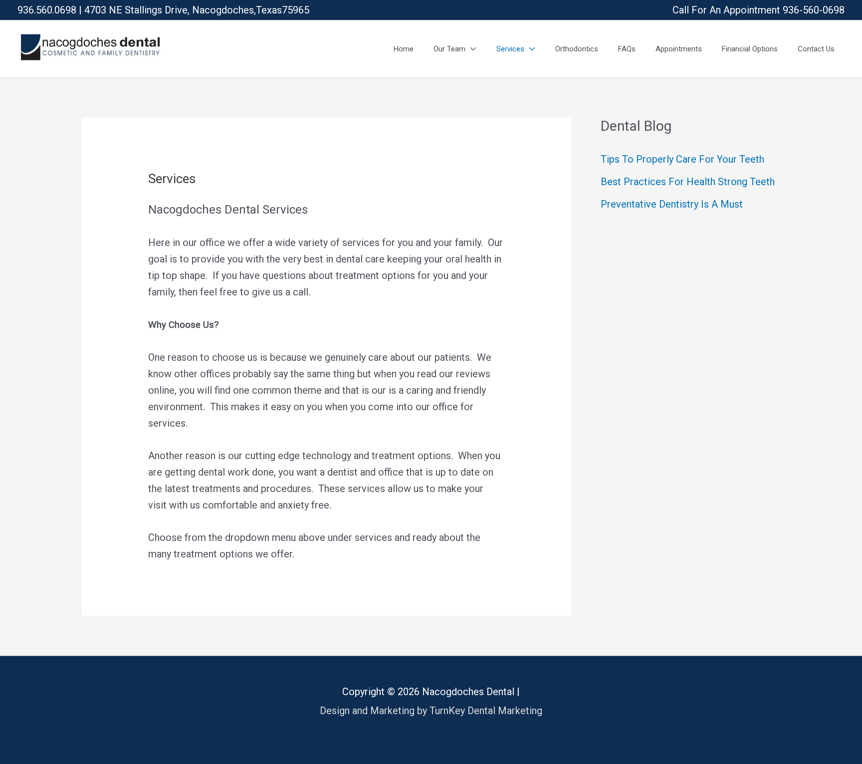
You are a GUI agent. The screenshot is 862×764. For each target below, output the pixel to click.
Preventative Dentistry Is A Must (672, 204)
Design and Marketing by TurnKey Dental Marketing (431, 711)
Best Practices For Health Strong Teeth (688, 182)
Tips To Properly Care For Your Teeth (682, 159)
